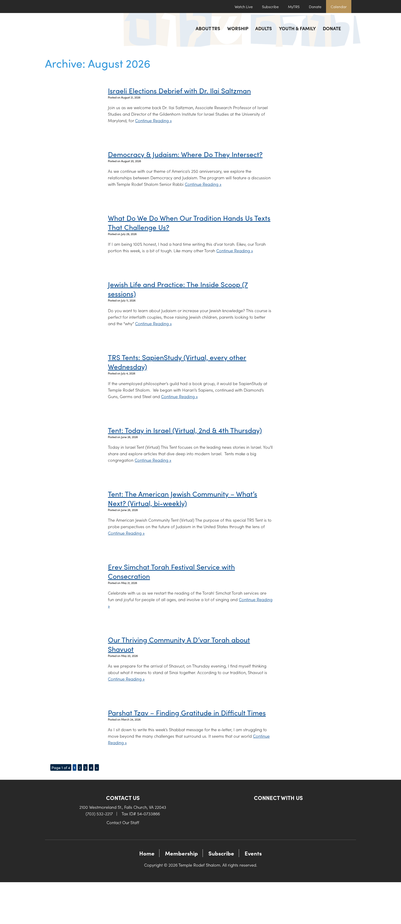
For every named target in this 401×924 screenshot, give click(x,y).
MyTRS (294, 6)
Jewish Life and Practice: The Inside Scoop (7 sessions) (178, 288)
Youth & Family (297, 28)
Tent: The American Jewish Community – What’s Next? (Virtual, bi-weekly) (182, 498)
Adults (263, 28)
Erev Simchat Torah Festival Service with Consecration (171, 571)
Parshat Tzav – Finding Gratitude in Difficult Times (187, 712)
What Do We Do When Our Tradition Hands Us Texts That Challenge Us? (189, 222)
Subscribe (270, 6)
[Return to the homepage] (84, 30)
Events (253, 853)
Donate (315, 6)
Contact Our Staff (123, 822)
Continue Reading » (153, 120)
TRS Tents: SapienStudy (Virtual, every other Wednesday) (177, 361)
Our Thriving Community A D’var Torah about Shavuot (179, 644)
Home (147, 853)
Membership (181, 853)
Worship (237, 28)
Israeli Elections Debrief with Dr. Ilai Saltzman (179, 90)
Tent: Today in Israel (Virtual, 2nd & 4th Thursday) (185, 430)
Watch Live (244, 6)
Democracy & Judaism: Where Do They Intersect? (185, 154)
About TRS (208, 28)
